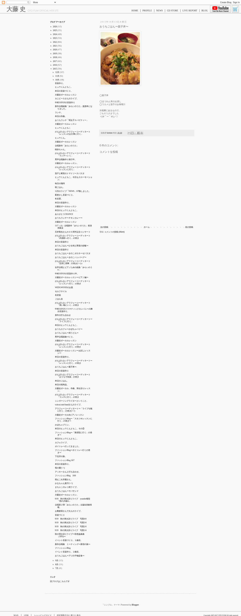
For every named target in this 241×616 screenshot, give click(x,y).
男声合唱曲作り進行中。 (66, 159)
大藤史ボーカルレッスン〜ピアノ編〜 (71, 277)
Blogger (135, 605)
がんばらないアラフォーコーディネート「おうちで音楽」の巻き (72, 375)
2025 (55, 30)
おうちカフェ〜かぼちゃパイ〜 (68, 329)
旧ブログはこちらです (60, 581)
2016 (55, 65)
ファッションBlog (62, 548)
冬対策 (58, 295)
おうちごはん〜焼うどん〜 (67, 333)
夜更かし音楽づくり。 (65, 195)
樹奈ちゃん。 (61, 149)
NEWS (159, 10)
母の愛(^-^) (60, 468)
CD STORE (172, 10)
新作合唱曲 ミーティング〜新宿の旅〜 (72, 544)
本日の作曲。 (61, 116)
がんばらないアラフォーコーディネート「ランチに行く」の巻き (72, 395)
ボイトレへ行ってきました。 (67, 446)
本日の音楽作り (62, 242)
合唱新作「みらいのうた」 (67, 146)
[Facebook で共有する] (138, 133)
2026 (55, 26)
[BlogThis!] (132, 133)
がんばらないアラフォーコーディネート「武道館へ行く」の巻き (72, 237)
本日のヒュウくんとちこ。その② (69, 428)
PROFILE (147, 10)
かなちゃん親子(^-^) (64, 483)
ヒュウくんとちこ (63, 128)
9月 (57, 560)
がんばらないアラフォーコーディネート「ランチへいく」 (72, 154)
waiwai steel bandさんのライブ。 (68, 404)
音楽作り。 (60, 83)
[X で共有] (135, 133)
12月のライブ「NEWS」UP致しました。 (73, 191)
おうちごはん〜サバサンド (67, 491)
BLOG (204, 10)
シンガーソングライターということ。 (71, 401)
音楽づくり (60, 515)
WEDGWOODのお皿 (64, 287)
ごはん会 (59, 299)
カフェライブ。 (62, 442)
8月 (57, 564)
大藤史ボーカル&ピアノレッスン (69, 415)
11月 (57, 76)
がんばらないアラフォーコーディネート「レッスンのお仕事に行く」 (72, 133)
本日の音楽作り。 (63, 203)
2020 (55, 49)
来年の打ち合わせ (63, 315)
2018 (55, 57)
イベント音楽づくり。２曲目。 (68, 540)
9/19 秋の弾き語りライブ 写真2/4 (70, 526)
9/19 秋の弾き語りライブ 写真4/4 (70, 519)
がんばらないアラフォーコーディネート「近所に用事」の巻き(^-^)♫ (72, 262)
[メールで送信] (129, 133)
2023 (55, 38)
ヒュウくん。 (61, 138)
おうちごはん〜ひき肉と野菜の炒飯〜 (71, 246)
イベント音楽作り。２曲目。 (67, 552)
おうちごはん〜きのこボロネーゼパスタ (72, 253)
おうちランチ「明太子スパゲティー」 (71, 120)
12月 (57, 72)
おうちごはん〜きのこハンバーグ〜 (70, 257)
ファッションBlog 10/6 (65, 475)
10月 (57, 80)
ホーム (147, 227)
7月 (57, 568)
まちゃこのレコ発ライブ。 (67, 487)
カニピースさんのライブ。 (67, 98)
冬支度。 (59, 199)
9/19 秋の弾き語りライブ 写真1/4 (70, 530)
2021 (55, 46)
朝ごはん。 (60, 187)
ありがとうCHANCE (64, 214)
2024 (55, 34)
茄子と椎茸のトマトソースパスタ (69, 173)
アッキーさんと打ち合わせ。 (67, 472)
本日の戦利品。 (62, 384)
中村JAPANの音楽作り (65, 102)
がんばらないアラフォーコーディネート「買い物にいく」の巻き (72, 304)
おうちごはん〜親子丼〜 (66, 367)
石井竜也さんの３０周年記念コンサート (72, 232)
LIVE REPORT (189, 10)
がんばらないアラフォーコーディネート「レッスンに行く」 (72, 168)
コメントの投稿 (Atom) (114, 232)
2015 (55, 69)
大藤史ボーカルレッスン (66, 95)
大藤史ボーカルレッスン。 (67, 163)
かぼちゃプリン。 (63, 425)
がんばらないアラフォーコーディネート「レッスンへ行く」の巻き (72, 282)
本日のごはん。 (62, 381)
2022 (55, 42)
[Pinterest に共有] (141, 133)
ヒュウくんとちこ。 (64, 87)
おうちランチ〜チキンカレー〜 (68, 218)
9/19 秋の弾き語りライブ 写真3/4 (70, 522)
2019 (55, 53)
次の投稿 (104, 227)
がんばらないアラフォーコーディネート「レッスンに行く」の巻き (72, 345)
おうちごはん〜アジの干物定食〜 (69, 556)
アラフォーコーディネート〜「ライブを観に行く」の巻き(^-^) (73, 409)
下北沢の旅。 (61, 456)
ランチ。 (59, 112)
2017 (55, 61)
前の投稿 (189, 227)
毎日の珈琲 (60, 183)
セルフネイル (61, 291)
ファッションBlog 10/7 (64, 460)
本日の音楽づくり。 (64, 91)
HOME (134, 10)
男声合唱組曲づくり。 (65, 337)
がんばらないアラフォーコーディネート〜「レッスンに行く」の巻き (73, 361)
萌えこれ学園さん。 (64, 479)
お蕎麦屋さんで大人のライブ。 (68, 511)
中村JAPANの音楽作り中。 (67, 273)
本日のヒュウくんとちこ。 (67, 210)
